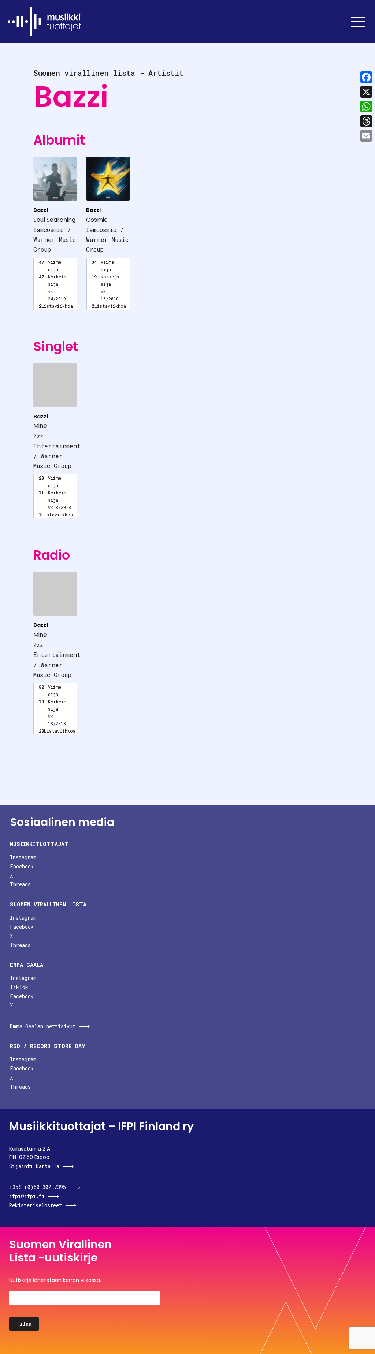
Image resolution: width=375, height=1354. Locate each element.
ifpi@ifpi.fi (27, 1196)
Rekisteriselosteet (35, 1205)
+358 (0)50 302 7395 (37, 1186)
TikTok (19, 987)
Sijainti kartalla (34, 1166)
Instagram (23, 857)
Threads (20, 884)
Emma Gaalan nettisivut (42, 1026)
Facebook (22, 866)
